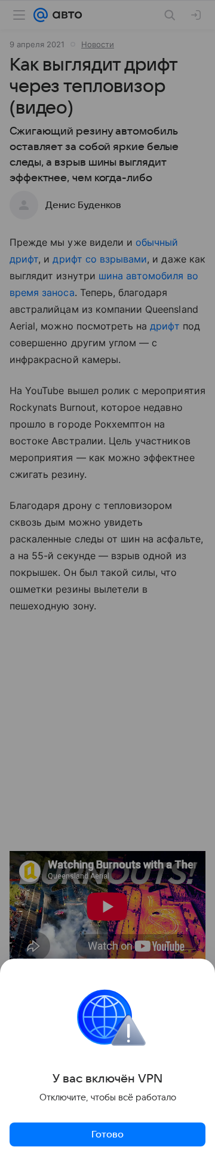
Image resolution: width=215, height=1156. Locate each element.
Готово (107, 1134)
